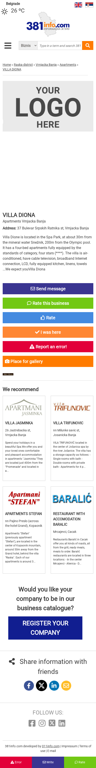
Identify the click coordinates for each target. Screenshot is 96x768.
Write (50, 762)
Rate (81, 762)
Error (18, 762)
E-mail (51, 751)
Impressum (70, 746)
